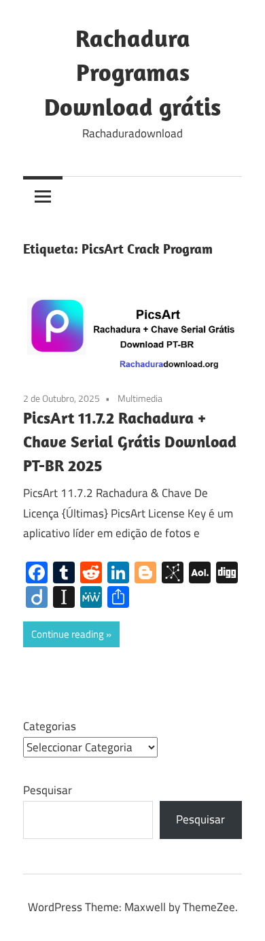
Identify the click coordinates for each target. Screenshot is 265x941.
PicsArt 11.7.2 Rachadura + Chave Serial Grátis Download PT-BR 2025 (129, 441)
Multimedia (140, 398)
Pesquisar (47, 790)
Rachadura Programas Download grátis (132, 72)
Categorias (49, 726)
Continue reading (67, 634)
